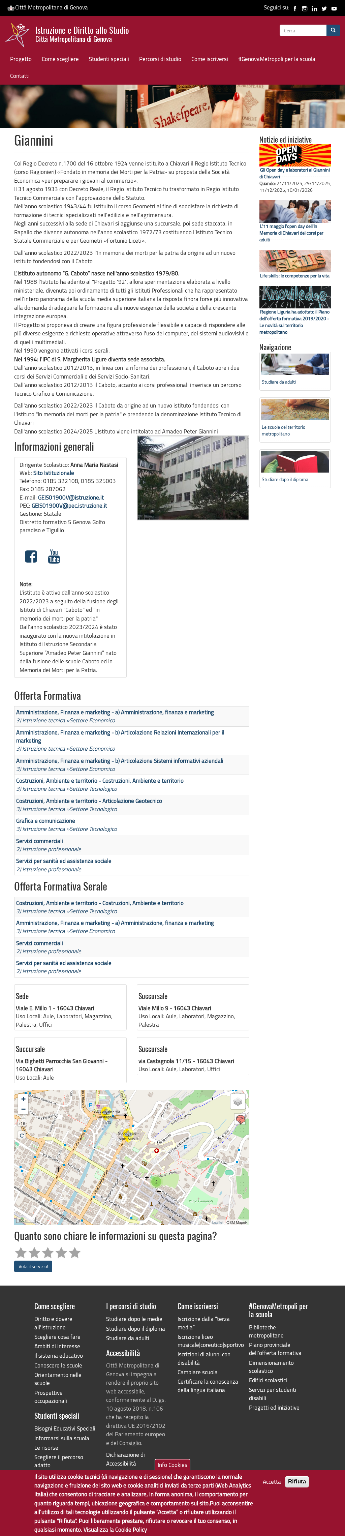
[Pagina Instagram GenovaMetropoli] (305, 7)
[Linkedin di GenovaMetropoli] (314, 7)
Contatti (20, 76)
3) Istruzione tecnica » (42, 720)
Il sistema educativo (58, 1355)
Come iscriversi (209, 59)
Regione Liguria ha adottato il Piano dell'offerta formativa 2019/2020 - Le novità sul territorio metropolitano (294, 321)
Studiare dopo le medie (134, 1319)
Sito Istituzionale (53, 473)
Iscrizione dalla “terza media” (204, 1323)
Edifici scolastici (268, 1380)
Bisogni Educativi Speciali (64, 1428)
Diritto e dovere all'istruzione (53, 1323)
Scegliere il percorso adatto (58, 1461)
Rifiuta (297, 1481)
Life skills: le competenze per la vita (295, 275)
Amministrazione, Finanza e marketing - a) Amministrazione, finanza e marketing (115, 712)
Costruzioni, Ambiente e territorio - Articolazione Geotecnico (89, 801)
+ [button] (23, 1099)
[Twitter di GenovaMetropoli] (324, 7)
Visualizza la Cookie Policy (115, 1529)
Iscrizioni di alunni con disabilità (204, 1358)
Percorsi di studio (160, 59)
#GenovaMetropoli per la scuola (276, 59)
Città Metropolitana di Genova (51, 7)
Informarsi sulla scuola (61, 1438)
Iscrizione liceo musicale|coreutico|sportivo (208, 1341)
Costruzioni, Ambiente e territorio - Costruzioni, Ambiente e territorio (100, 780)
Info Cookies (172, 1464)
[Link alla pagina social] (31, 556)
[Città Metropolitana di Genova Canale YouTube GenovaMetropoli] (334, 7)
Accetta (272, 1481)
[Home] (20, 37)
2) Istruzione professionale (48, 849)
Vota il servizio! (33, 1266)
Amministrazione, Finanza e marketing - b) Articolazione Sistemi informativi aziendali (119, 760)
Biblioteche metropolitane (266, 1331)
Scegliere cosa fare (57, 1337)
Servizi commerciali (39, 841)
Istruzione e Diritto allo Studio (82, 33)
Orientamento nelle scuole (58, 1379)
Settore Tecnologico (93, 788)
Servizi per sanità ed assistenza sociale (64, 861)
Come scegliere (60, 59)
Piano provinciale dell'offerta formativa (275, 1349)
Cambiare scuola (198, 1372)
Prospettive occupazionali (50, 1397)
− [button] (23, 1109)
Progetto (21, 59)
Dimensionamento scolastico (271, 1367)
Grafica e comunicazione (45, 820)
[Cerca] (333, 30)
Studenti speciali (109, 59)
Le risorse (46, 1447)
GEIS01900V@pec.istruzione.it (69, 505)
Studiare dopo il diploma (285, 479)
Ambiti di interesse (57, 1346)
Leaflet (217, 1222)
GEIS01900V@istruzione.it (71, 497)
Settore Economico (92, 720)
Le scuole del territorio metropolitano (283, 430)
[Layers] (237, 1101)
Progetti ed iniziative (274, 1407)
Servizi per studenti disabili (272, 1394)
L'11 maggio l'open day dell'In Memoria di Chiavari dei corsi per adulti (291, 233)
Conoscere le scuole (58, 1365)
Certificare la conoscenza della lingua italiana (208, 1385)
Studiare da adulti (279, 382)
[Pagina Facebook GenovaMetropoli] (295, 7)
